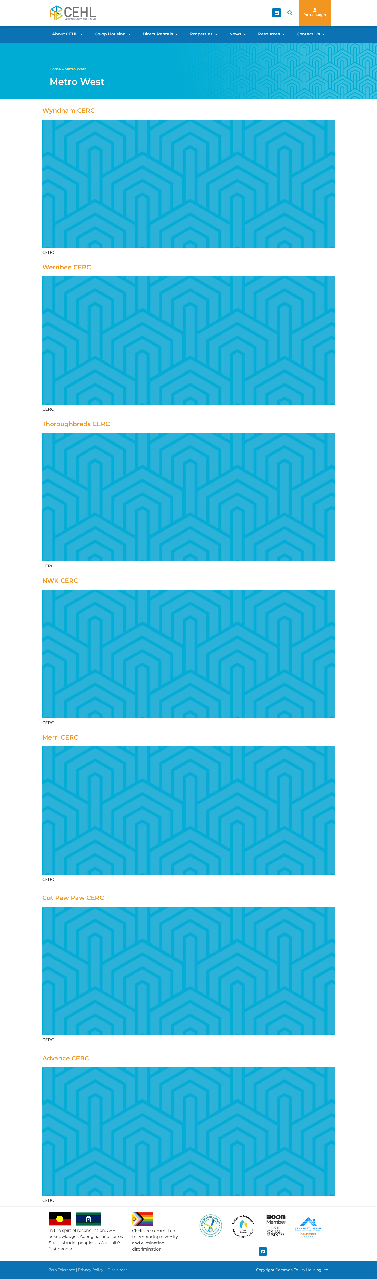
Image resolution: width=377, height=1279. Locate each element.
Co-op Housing (110, 34)
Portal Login (314, 14)
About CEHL (65, 34)
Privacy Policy (91, 1269)
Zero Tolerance (62, 1269)
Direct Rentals (158, 34)
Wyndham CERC (68, 110)
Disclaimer (117, 1269)
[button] (289, 12)
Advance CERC (65, 1058)
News (235, 34)
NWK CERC (60, 580)
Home (55, 69)
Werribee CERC (66, 267)
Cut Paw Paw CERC (73, 897)
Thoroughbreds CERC (76, 424)
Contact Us (308, 34)
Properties (201, 34)
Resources (269, 34)
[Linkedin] (276, 12)
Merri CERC (60, 737)
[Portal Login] (315, 10)
